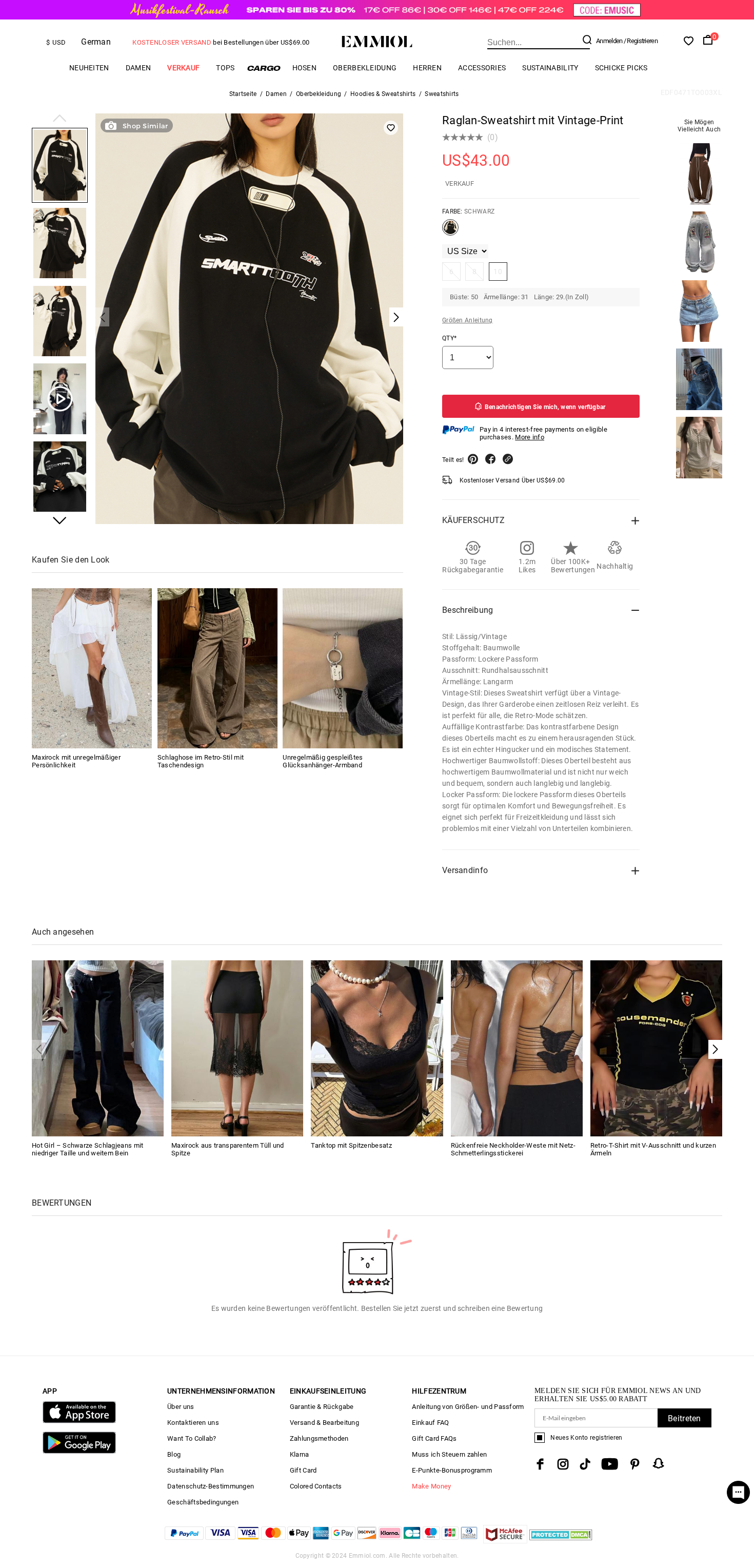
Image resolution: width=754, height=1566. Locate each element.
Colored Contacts (316, 1486)
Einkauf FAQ (430, 1422)
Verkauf (183, 68)
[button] (60, 119)
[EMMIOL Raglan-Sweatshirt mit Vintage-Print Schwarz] (450, 231)
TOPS (225, 68)
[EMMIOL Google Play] (79, 1451)
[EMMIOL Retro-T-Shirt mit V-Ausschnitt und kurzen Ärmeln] (656, 1048)
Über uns (180, 1406)
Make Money (431, 1486)
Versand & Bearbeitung (324, 1422)
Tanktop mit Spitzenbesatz (351, 1145)
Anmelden (609, 41)
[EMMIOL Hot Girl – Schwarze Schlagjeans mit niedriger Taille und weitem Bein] (98, 1048)
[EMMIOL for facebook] (540, 1464)
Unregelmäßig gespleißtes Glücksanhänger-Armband (323, 761)
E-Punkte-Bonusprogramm (452, 1470)
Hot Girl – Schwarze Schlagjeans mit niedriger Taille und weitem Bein (88, 1149)
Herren (427, 68)
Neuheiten (89, 68)
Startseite (243, 94)
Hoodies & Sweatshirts (382, 94)
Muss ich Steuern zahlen (449, 1454)
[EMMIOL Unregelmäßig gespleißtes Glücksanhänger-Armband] (343, 668)
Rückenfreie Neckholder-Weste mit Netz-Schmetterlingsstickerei (513, 1149)
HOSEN (304, 68)
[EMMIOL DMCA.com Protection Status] (560, 1540)
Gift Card (303, 1470)
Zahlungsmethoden (319, 1438)
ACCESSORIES (482, 68)
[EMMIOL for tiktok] (585, 1464)
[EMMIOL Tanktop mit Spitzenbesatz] (377, 1048)
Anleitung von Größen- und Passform (468, 1406)
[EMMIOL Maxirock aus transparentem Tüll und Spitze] (237, 1048)
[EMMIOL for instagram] (563, 1464)
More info (529, 437)
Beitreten (684, 1418)
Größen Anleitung (467, 320)
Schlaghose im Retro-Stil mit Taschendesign (200, 761)
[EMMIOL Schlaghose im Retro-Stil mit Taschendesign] (217, 668)
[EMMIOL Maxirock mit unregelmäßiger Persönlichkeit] (92, 668)
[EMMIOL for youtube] (610, 1464)
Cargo (263, 68)
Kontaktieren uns (193, 1422)
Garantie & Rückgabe (322, 1406)
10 (497, 271)
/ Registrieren (641, 41)
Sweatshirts (442, 94)
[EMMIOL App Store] (79, 1421)
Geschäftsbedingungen (203, 1502)
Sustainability (550, 68)
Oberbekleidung (364, 68)
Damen (138, 68)
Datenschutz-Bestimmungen (210, 1486)
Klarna (299, 1454)
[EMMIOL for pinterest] (635, 1464)
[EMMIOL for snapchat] (658, 1463)
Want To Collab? (191, 1438)
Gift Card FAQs (434, 1438)
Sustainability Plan (195, 1470)
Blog (174, 1454)
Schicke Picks (621, 68)
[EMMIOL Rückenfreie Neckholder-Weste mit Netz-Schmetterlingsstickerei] (517, 1048)
